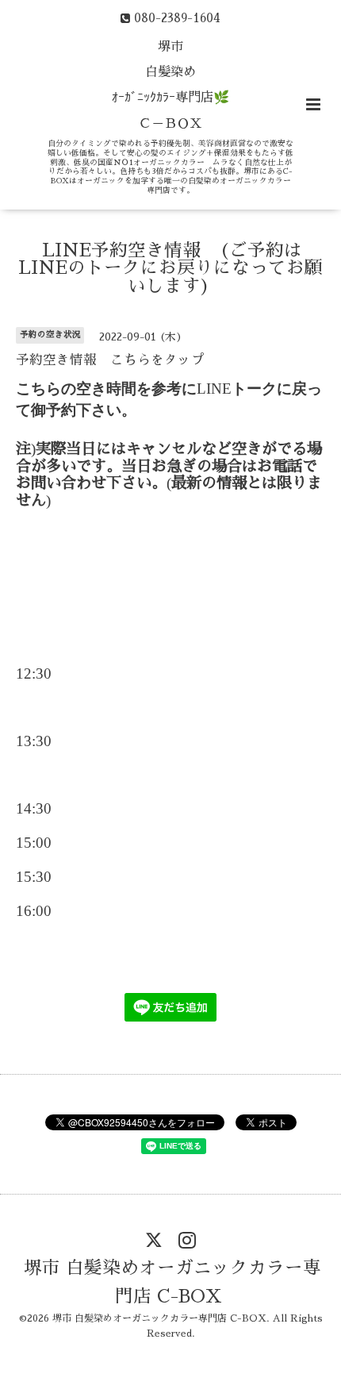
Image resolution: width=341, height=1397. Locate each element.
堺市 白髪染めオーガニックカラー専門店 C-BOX (172, 1282)
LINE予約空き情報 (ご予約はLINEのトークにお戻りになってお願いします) (170, 267)
